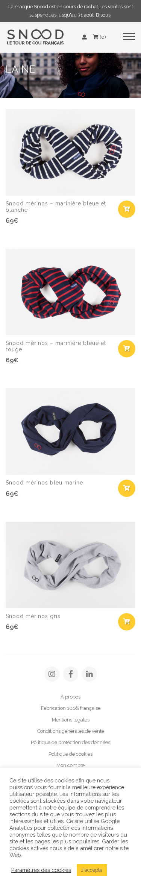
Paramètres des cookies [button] (41, 870)
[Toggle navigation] (129, 37)
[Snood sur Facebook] (70, 674)
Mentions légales (70, 720)
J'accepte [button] (91, 870)
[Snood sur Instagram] (51, 674)
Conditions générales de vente (70, 731)
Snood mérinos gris (33, 616)
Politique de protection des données (70, 742)
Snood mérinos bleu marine (44, 483)
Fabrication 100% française (70, 708)
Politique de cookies (70, 754)
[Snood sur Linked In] (89, 674)
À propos (70, 697)
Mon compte (70, 765)
